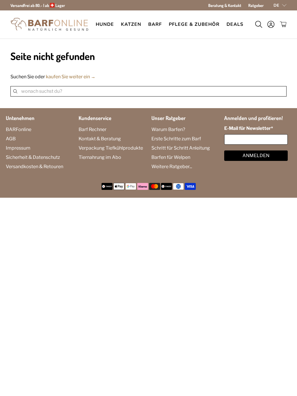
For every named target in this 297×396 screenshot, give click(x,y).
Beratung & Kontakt (224, 5)
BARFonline (18, 129)
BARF (155, 24)
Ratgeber (256, 5)
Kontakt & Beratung (100, 138)
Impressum (18, 148)
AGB (11, 138)
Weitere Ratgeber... (171, 166)
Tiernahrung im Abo (100, 157)
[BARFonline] (49, 24)
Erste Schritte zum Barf (176, 138)
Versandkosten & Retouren (34, 166)
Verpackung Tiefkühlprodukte (111, 148)
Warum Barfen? (168, 129)
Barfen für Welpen (170, 157)
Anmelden (255, 155)
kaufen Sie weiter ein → (70, 76)
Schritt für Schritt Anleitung (180, 148)
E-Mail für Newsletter (248, 128)
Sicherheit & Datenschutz (33, 157)
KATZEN (131, 24)
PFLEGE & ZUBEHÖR (194, 24)
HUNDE (105, 24)
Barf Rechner (92, 129)
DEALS (235, 24)
